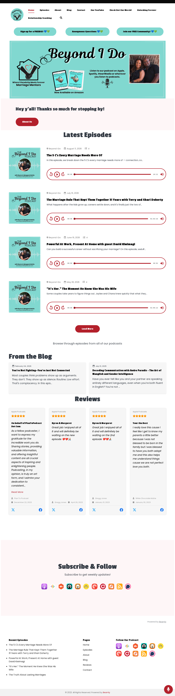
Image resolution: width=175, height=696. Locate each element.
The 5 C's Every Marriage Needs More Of (74, 155)
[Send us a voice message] (168, 689)
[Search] (59, 18)
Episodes (44, 10)
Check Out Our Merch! (121, 10)
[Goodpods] (86, 588)
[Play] (57, 174)
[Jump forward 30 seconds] (62, 174)
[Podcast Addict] (111, 588)
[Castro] (69, 588)
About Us (27, 121)
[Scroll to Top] (168, 678)
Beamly (106, 692)
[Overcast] (78, 588)
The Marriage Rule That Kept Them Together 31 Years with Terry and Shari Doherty (105, 200)
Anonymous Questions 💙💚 (87, 31)
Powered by (157, 621)
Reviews (87, 664)
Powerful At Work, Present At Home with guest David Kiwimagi (91, 244)
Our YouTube (97, 10)
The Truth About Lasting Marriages (27, 674)
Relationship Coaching (40, 18)
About (58, 10)
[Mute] (162, 174)
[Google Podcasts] (53, 588)
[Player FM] (103, 588)
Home (31, 10)
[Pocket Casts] (94, 588)
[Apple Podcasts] (44, 588)
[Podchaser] (128, 588)
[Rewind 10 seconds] (51, 174)
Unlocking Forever (146, 10)
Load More (87, 328)
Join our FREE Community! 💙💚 (140, 31)
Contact (81, 10)
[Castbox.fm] (61, 588)
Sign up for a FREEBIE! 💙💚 (35, 31)
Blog (69, 10)
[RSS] (119, 588)
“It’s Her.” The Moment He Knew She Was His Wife (81, 289)
